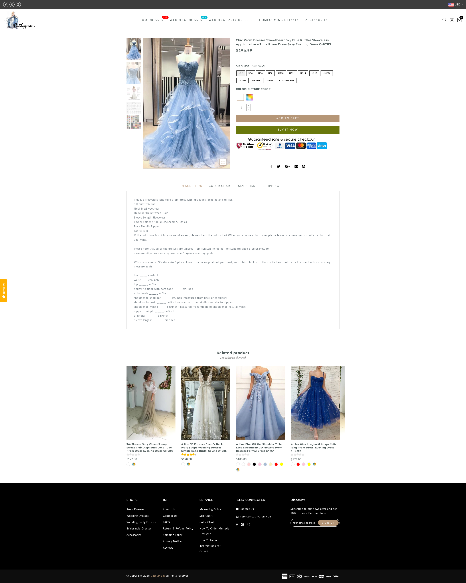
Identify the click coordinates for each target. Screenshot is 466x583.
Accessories (316, 19)
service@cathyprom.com (256, 516)
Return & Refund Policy (178, 528)
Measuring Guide (210, 509)
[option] (186, 103)
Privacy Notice (172, 541)
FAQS (166, 522)
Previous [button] (149, 105)
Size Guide (258, 66)
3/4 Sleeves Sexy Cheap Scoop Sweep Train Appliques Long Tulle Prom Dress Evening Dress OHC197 (150, 447)
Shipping (271, 186)
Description (191, 186)
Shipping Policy (173, 534)
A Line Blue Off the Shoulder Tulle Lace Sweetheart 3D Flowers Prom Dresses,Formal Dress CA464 (259, 447)
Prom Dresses (150, 19)
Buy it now (287, 129)
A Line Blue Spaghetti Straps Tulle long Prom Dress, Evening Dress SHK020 (313, 447)
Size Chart (247, 186)
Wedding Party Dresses (231, 19)
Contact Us (170, 515)
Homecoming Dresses (279, 19)
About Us (169, 509)
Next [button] (219, 106)
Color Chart (220, 186)
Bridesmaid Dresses (139, 528)
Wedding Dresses (186, 19)
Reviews (168, 547)
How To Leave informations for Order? (210, 546)
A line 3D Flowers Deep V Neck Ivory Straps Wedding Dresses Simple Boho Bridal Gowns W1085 (204, 447)
